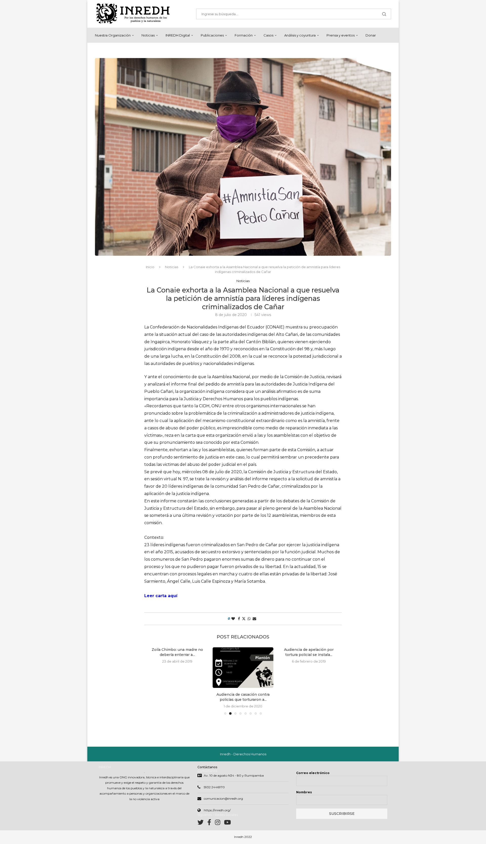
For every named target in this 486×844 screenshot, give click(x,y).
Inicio (150, 267)
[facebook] (211, 823)
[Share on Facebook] (239, 618)
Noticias (148, 35)
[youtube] (227, 823)
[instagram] (219, 823)
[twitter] (202, 823)
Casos (268, 35)
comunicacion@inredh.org (223, 798)
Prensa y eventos (341, 35)
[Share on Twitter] (244, 618)
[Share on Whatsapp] (249, 618)
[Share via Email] (254, 618)
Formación (244, 35)
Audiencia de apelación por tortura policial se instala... (243, 652)
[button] (153, 680)
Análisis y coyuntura (300, 35)
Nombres (304, 792)
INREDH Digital (178, 35)
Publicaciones (212, 35)
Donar (371, 35)
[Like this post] (233, 618)
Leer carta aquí (160, 595)
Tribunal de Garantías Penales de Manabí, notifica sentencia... (308, 697)
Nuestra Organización (113, 35)
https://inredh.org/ (217, 810)
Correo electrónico (313, 773)
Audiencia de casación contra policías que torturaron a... (177, 697)
